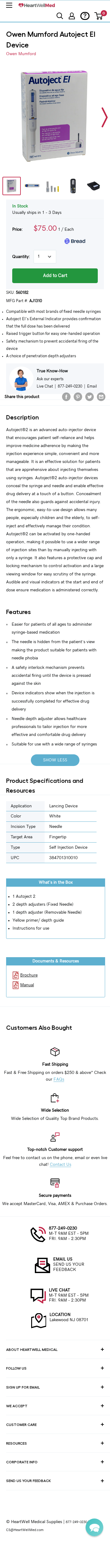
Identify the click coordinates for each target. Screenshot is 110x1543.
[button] (94, 1527)
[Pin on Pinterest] (78, 396)
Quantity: (21, 257)
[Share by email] (101, 396)
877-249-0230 (63, 1228)
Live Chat (45, 386)
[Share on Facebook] (66, 396)
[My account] (72, 16)
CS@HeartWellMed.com (24, 1530)
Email (92, 386)
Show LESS (55, 760)
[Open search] (60, 16)
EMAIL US (62, 1259)
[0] (99, 16)
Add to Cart (55, 275)
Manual (27, 985)
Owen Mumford (21, 54)
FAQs (58, 1079)
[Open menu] (9, 5)
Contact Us (60, 1164)
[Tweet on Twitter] (89, 396)
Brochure (29, 975)
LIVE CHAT (59, 1290)
